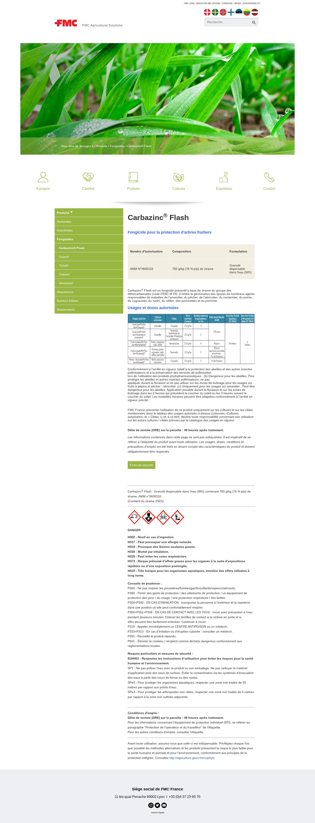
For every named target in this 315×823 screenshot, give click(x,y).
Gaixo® (64, 256)
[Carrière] (88, 171)
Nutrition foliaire (67, 300)
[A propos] (43, 171)
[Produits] (133, 171)
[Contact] (269, 171)
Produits (101, 146)
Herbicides (64, 221)
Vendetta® (66, 283)
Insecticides (65, 230)
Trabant (64, 274)
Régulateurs (65, 292)
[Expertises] (224, 171)
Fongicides (117, 146)
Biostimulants (66, 309)
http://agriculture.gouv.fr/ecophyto (192, 758)
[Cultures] (178, 171)
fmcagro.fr (87, 146)
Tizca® (63, 265)
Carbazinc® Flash (139, 146)
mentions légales (157, 812)
